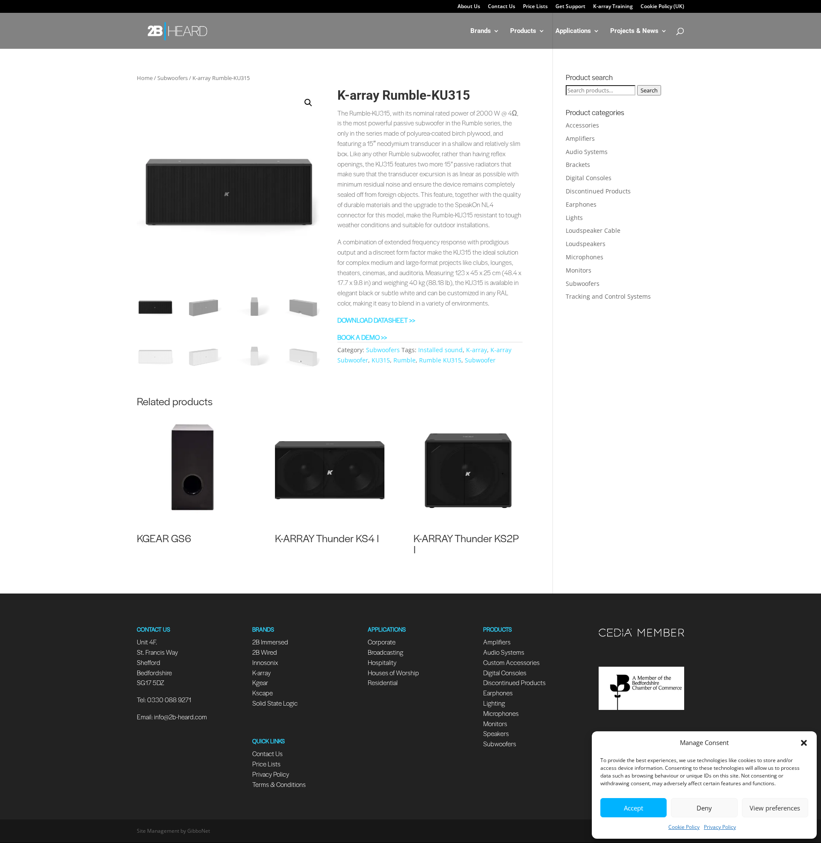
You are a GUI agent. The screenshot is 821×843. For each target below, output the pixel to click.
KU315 (381, 360)
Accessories (582, 125)
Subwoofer (480, 360)
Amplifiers (580, 138)
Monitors (578, 270)
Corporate (382, 641)
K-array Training (613, 7)
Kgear (260, 682)
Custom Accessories (512, 662)
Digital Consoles (588, 178)
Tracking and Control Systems (608, 296)
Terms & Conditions (279, 784)
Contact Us (501, 7)
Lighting (494, 702)
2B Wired (264, 651)
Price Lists (535, 7)
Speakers (496, 733)
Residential (383, 682)
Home (145, 78)
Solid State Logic (275, 702)
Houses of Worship (393, 672)
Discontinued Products (598, 191)
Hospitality (382, 662)
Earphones (581, 204)
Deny (704, 808)
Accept (633, 808)
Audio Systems (587, 152)
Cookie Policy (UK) (662, 7)
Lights (574, 218)
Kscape (262, 692)
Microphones (584, 257)
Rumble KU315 (440, 360)
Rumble (404, 360)
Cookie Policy (684, 827)
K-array (476, 350)
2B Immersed (270, 641)
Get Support (570, 7)
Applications (573, 31)
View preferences (775, 808)
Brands (480, 31)
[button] (804, 743)
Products (523, 31)
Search (649, 90)
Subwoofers (172, 78)
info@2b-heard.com (180, 716)
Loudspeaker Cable (593, 230)
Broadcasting (385, 651)
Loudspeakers (585, 244)
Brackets (578, 164)
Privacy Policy (720, 827)
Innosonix (265, 662)
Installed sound (440, 350)
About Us (469, 7)
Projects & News (634, 31)
